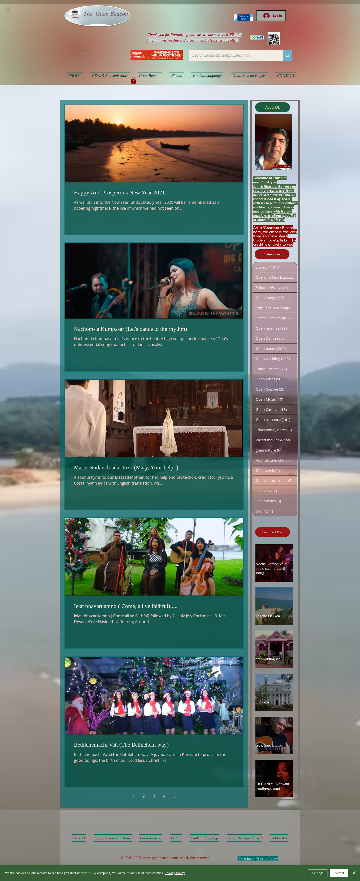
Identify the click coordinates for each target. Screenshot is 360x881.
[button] (133, 80)
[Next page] (184, 796)
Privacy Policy (267, 858)
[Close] (354, 873)
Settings (317, 873)
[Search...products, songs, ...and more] (287, 55)
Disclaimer (246, 858)
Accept (339, 873)
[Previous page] (123, 796)
